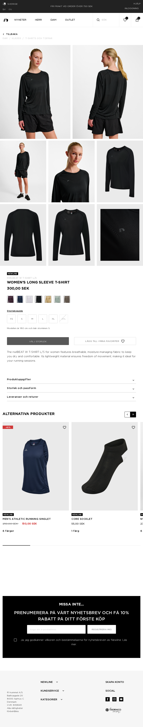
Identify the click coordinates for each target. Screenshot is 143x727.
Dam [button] (53, 19)
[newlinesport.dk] (6, 20)
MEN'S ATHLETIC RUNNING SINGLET (27, 519)
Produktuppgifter (19, 379)
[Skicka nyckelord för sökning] (98, 20)
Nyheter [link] (20, 19)
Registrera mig (102, 629)
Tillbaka (11, 34)
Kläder (16, 38)
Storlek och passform (21, 388)
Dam (5, 38)
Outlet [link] (70, 19)
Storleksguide (15, 311)
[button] (127, 414)
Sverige (12, 4)
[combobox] (106, 20)
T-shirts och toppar (38, 38)
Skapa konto (115, 682)
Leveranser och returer (22, 396)
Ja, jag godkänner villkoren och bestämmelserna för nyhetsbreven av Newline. (74, 642)
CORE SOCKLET (82, 519)
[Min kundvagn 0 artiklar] (137, 20)
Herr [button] (38, 19)
